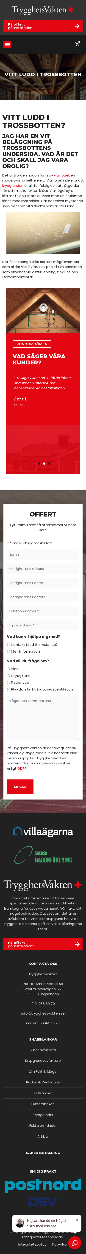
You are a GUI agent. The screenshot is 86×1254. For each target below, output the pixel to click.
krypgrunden (12, 185)
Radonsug (20, 682)
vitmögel (61, 175)
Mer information (25, 651)
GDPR (22, 768)
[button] (7, 44)
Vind (15, 669)
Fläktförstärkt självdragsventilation (42, 689)
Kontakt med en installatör (35, 644)
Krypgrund (21, 675)
